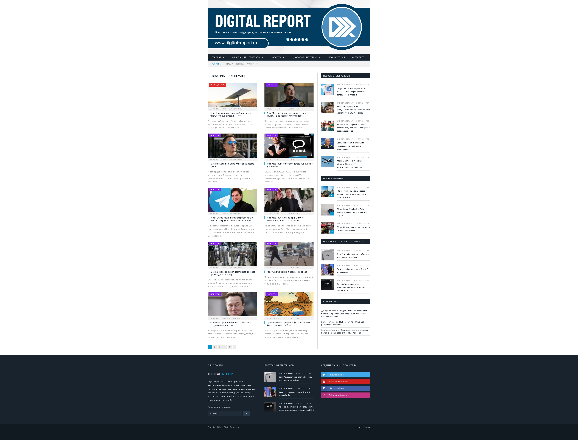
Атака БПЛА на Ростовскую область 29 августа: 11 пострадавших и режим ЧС (349, 164)
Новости (276, 57)
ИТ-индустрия (336, 57)
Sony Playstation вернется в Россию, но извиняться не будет (353, 255)
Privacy (367, 427)
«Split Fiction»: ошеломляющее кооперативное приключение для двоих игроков (352, 194)
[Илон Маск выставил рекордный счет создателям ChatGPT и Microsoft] (289, 201)
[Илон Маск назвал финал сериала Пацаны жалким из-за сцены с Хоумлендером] (289, 96)
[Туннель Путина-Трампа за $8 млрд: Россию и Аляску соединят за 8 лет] (289, 305)
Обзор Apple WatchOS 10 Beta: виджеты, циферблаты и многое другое (352, 212)
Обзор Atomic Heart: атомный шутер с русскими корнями (353, 228)
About (358, 427)
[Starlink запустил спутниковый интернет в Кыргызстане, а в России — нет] (232, 96)
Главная (216, 57)
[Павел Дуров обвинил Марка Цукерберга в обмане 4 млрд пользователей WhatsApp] (232, 201)
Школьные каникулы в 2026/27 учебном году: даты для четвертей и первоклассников (353, 127)
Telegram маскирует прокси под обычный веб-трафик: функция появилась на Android (351, 91)
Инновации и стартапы (246, 57)
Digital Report (219, 109)
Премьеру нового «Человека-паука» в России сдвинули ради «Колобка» (345, 331)
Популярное (329, 241)
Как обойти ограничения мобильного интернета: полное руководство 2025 (351, 287)
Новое (344, 241)
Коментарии (357, 241)
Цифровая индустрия (304, 57)
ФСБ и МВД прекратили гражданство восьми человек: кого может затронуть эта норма (353, 109)
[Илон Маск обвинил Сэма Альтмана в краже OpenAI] (232, 146)
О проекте (358, 57)
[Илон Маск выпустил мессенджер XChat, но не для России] (289, 146)
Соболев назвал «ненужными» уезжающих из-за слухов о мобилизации (351, 146)
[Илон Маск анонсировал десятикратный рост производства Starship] (232, 255)
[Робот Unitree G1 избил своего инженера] (289, 255)
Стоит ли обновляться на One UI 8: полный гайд (352, 270)
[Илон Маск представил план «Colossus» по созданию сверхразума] (232, 305)
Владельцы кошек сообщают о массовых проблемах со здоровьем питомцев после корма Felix (345, 313)
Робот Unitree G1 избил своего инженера (287, 272)
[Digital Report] (289, 26)
